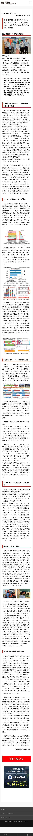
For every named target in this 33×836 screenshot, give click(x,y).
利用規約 (3, 809)
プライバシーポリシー (7, 813)
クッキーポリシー (6, 817)
